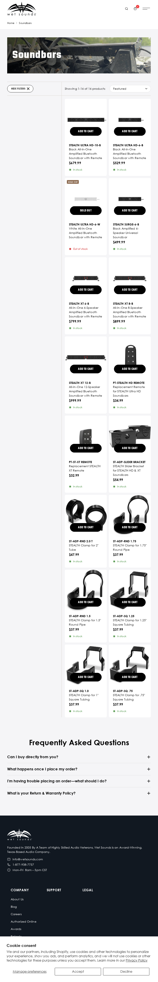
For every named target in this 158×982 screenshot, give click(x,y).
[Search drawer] (126, 8)
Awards (16, 929)
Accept (78, 971)
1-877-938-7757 (23, 864)
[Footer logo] (19, 835)
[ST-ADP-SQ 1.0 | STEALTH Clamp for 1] (86, 666)
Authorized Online (23, 921)
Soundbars (25, 23)
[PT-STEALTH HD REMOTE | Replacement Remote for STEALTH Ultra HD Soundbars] (130, 357)
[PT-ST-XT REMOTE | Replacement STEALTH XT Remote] (86, 437)
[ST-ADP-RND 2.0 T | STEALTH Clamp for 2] (86, 516)
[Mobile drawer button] (146, 8)
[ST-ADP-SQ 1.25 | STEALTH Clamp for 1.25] (130, 591)
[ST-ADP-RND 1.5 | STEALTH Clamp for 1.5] (86, 591)
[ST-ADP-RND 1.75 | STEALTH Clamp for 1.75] (130, 516)
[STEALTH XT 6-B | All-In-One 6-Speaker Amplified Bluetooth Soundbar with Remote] (86, 278)
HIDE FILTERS (18, 88)
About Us (17, 899)
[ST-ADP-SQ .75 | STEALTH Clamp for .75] (130, 666)
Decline (126, 971)
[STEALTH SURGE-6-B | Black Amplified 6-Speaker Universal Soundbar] (130, 199)
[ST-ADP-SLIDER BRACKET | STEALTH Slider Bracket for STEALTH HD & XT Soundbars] (130, 437)
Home (10, 23)
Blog (14, 906)
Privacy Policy (136, 960)
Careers (16, 914)
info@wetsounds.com (28, 859)
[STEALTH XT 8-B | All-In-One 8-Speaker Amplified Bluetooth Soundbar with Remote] (130, 278)
